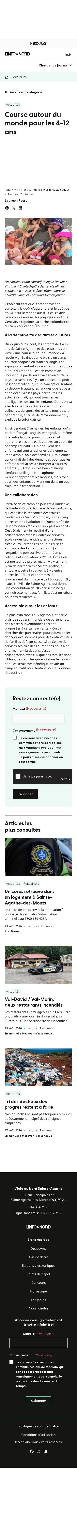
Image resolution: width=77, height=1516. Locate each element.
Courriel (29, 709)
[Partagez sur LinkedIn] (20, 208)
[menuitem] (55, 65)
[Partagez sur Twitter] (13, 208)
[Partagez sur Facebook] (7, 208)
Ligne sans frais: (38, 1213)
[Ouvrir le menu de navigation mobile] (69, 54)
